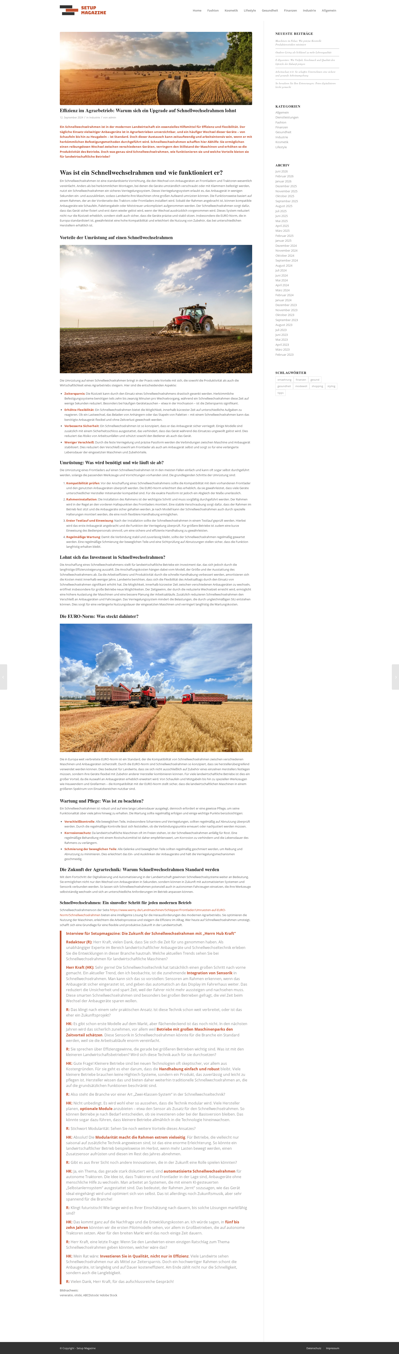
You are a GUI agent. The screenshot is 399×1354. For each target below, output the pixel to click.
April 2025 (282, 226)
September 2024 (286, 260)
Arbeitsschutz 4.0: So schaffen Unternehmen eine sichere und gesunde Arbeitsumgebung (305, 73)
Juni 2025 (281, 216)
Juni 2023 (281, 335)
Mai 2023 (281, 339)
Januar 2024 (283, 300)
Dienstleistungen (287, 117)
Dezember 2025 (286, 186)
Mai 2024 (281, 280)
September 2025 (286, 201)
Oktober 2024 (284, 255)
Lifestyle (281, 147)
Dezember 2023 (286, 305)
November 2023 (286, 310)
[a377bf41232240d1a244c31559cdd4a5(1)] (83, 10)
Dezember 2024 (286, 246)
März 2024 (282, 290)
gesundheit (284, 386)
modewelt (301, 386)
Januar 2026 (283, 181)
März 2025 (282, 231)
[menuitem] (197, 10)
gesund (315, 379)
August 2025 (283, 206)
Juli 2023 (281, 330)
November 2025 (286, 191)
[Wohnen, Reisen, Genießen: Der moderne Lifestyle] (3, 677)
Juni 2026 (281, 171)
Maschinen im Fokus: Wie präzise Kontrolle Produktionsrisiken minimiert (298, 42)
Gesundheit (283, 132)
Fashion (280, 122)
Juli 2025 (281, 211)
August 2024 (283, 265)
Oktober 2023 (284, 315)
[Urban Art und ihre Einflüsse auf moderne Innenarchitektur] (395, 677)
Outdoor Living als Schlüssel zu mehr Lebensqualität (303, 52)
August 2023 (283, 325)
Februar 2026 (284, 176)
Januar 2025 (283, 240)
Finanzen (281, 127)
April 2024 (282, 285)
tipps (281, 392)
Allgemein (282, 112)
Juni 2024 (281, 275)
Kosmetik (281, 142)
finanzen (301, 379)
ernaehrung (284, 379)
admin (112, 117)
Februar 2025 (284, 236)
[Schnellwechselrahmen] (156, 68)
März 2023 (282, 349)
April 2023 (282, 345)
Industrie (94, 117)
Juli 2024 (281, 270)
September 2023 (286, 320)
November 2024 (286, 250)
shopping (317, 386)
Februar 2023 (284, 354)
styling (331, 386)
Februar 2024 (284, 295)
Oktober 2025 (284, 196)
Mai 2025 (281, 221)
